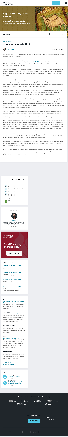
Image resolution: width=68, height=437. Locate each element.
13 (8, 189)
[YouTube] (49, 419)
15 (14, 189)
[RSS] (54, 419)
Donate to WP (34, 420)
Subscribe (26, 432)
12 (5, 189)
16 (17, 189)
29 (14, 194)
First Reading (41, 34)
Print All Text (7, 362)
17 (20, 189)
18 (23, 189)
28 (11, 194)
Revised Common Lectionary (57, 34)
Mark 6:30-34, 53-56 (33, 62)
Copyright (34, 432)
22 (14, 192)
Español (49, 432)
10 (20, 186)
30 (17, 194)
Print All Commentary (10, 364)
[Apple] (51, 419)
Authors (42, 432)
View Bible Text (9, 41)
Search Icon (62, 3)
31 (20, 194)
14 (11, 189)
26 (5, 194)
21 (11, 191)
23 (17, 192)
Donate (56, 3)
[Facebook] (47, 419)
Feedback (56, 432)
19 (5, 191)
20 (8, 192)
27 (8, 194)
